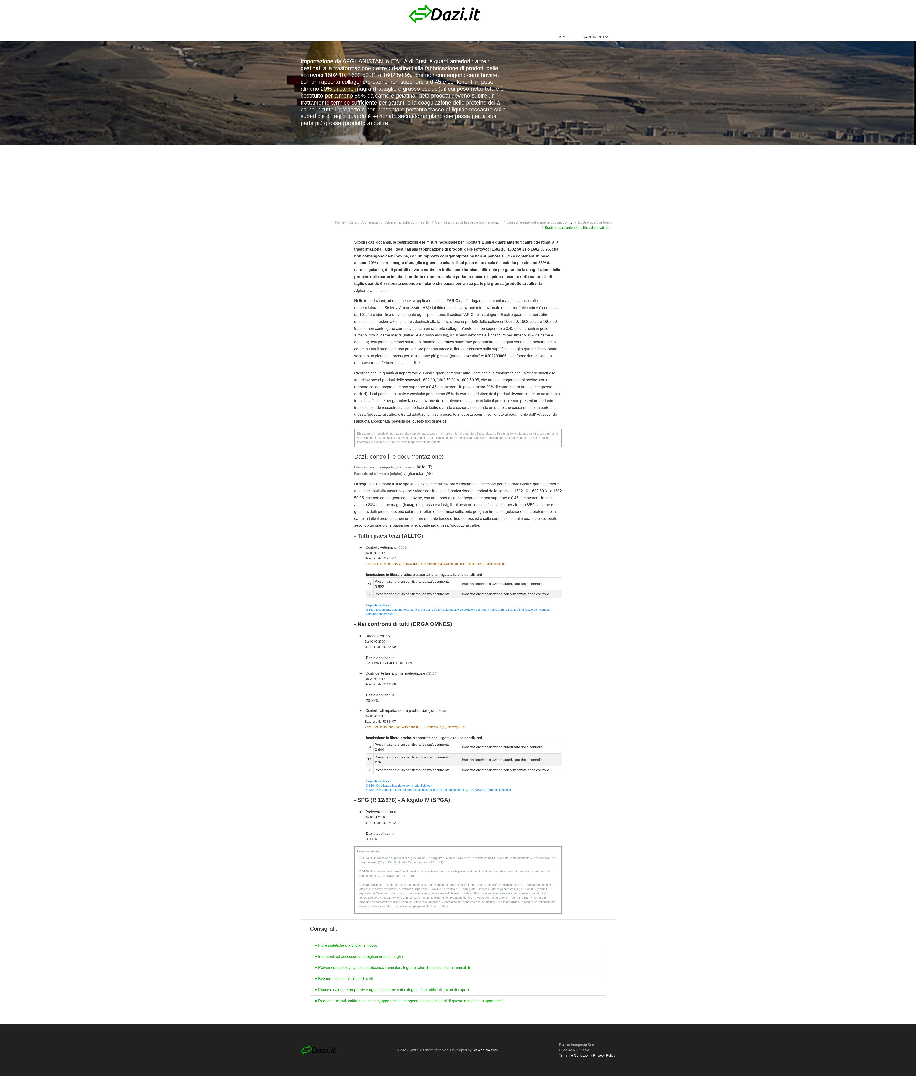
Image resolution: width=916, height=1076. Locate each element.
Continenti (594, 37)
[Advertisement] (458, 181)
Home (563, 37)
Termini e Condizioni (574, 1055)
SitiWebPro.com (485, 1050)
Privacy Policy (604, 1055)
